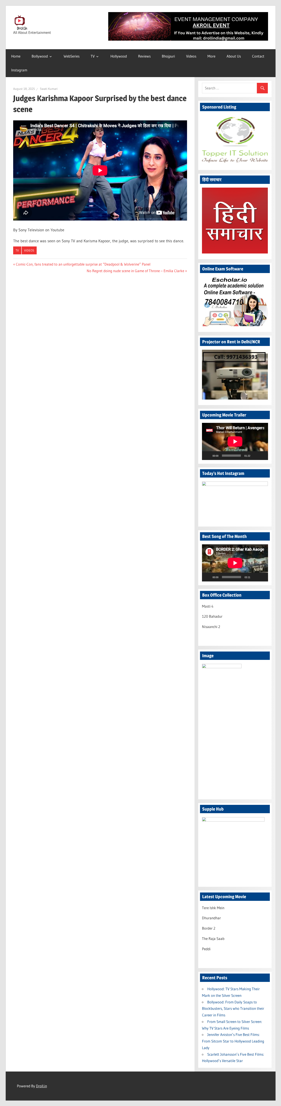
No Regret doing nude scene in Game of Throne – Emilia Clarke (135, 270)
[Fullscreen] (262, 455)
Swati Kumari (49, 89)
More (211, 56)
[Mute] (255, 455)
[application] (235, 441)
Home (15, 56)
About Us (234, 56)
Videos (191, 56)
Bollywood (40, 56)
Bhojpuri (168, 56)
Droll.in (41, 1086)
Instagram (19, 70)
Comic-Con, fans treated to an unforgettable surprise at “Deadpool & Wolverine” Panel (83, 264)
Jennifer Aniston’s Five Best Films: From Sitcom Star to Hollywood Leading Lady (233, 1041)
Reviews (144, 56)
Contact (258, 56)
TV (93, 56)
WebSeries (71, 56)
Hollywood (118, 56)
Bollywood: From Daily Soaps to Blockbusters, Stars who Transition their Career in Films (233, 1008)
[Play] (207, 455)
